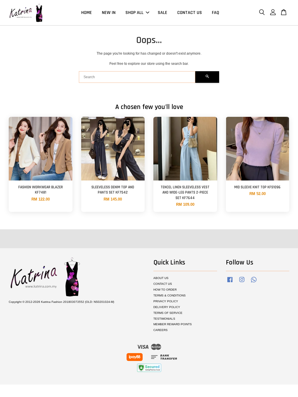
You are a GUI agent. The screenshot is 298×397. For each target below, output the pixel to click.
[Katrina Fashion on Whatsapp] (254, 282)
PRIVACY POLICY (165, 301)
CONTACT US (189, 13)
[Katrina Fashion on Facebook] (230, 282)
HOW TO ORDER (165, 289)
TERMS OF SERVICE (167, 312)
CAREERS (160, 330)
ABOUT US (160, 278)
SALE (162, 13)
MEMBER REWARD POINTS (172, 324)
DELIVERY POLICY (166, 307)
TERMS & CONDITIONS (169, 295)
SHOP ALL (134, 13)
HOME (86, 13)
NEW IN (109, 13)
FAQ (215, 13)
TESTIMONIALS (164, 318)
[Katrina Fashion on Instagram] (242, 282)
